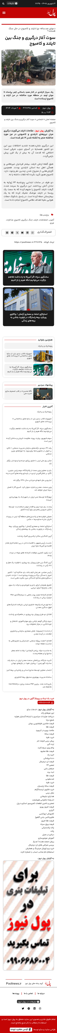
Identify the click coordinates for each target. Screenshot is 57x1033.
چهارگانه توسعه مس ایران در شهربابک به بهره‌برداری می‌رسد (30, 498)
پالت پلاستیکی (48, 827)
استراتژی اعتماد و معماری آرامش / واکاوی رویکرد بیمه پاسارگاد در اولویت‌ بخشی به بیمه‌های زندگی (30, 528)
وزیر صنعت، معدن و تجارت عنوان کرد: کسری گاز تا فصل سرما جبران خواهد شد (29, 489)
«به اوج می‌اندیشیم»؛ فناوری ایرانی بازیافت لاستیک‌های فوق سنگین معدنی (29, 606)
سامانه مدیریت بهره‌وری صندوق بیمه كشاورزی (33, 677)
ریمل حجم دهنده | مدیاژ (43, 841)
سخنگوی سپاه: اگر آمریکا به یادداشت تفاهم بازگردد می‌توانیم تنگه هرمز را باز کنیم (19, 369)
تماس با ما (28, 993)
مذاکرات (9, 220)
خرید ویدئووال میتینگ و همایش (40, 848)
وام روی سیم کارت (46, 747)
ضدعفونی (49, 779)
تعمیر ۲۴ (50, 765)
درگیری (24, 220)
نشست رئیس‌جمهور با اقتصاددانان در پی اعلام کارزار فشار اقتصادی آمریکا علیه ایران (28, 544)
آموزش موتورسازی (46, 838)
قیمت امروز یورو (47, 807)
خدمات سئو (32, 709)
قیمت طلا (50, 727)
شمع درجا (50, 720)
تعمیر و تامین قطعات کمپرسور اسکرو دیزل (35, 803)
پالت (52, 831)
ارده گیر (50, 744)
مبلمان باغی (49, 768)
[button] (3, 3)
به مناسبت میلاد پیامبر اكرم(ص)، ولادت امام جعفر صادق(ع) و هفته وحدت (31, 652)
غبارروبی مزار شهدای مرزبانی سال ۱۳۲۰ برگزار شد (32, 480)
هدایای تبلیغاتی (47, 796)
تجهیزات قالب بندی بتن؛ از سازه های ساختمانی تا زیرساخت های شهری (19, 356)
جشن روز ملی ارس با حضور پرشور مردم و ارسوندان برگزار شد (29, 462)
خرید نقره (50, 737)
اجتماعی (39, 119)
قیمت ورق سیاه (47, 824)
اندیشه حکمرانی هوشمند (43, 800)
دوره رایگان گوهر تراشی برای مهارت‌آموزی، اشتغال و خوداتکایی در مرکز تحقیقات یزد (31, 623)
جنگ (30, 220)
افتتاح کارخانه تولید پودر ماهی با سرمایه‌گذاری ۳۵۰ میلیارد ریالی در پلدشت (31, 596)
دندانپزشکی (48, 758)
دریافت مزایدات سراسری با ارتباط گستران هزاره (34, 716)
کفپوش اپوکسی (46, 813)
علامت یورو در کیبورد (45, 730)
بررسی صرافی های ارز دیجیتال (41, 845)
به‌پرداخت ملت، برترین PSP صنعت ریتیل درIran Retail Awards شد (30, 685)
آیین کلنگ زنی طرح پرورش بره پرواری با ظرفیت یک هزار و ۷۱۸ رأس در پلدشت (29, 564)
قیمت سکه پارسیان (45, 786)
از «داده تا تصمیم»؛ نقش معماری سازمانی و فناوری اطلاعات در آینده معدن (31, 632)
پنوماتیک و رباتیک (45, 346)
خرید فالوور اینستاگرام (44, 789)
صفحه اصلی (50, 119)
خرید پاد (50, 755)
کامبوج (17, 220)
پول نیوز (39, 131)
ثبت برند (50, 772)
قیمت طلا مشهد (47, 751)
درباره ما (41, 993)
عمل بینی (50, 793)
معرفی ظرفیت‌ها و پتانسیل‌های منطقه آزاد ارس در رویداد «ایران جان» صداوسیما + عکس (29, 518)
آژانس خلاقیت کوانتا (20, 1029)
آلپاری (51, 810)
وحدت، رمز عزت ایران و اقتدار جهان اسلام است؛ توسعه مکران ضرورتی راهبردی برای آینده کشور (30, 508)
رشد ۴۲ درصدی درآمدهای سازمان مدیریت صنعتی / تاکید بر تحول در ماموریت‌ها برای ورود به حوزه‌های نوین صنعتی (29, 451)
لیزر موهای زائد (47, 713)
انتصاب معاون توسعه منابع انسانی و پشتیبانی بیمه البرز (29, 670)
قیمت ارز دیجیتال (46, 761)
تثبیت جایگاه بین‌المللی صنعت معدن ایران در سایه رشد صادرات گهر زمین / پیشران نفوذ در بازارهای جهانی (29, 662)
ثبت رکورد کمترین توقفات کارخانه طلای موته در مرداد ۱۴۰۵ (30, 554)
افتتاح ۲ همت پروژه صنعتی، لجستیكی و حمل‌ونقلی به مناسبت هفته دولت (30, 642)
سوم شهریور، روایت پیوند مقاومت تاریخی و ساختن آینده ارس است (29, 440)
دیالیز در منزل (48, 834)
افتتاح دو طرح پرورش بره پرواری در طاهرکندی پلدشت (30, 614)
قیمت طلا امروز (47, 820)
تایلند (35, 220)
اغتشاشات (43, 220)
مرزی (52, 223)
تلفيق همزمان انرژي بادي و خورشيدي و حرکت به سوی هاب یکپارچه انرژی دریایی (30, 586)
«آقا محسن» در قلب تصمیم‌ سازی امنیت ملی (18, 392)
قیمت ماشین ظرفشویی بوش (41, 723)
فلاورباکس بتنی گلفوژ (44, 817)
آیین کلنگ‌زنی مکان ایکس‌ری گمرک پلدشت (34, 536)
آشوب (51, 220)
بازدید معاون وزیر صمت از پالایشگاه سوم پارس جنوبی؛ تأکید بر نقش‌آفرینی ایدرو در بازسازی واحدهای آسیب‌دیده (29, 472)
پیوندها (15, 993)
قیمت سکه (49, 734)
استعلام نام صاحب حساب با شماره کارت (37, 852)
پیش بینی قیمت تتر (45, 741)
